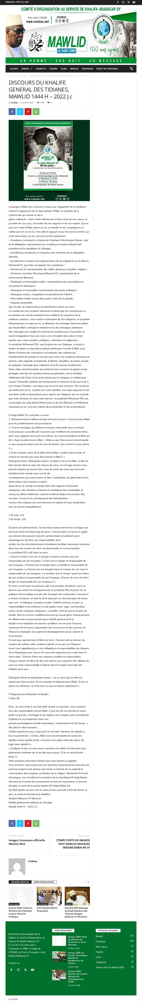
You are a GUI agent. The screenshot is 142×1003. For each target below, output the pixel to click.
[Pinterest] (28, 111)
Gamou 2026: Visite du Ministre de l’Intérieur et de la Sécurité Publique (20, 912)
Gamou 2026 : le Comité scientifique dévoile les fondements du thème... (77, 958)
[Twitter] (128, 2)
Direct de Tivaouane (107, 68)
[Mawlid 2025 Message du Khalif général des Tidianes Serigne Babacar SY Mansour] (77, 896)
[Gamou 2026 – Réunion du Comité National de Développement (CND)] (59, 975)
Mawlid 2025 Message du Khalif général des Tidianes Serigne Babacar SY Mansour (76, 912)
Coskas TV (41, 68)
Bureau (25, 68)
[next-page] (88, 882)
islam (98, 957)
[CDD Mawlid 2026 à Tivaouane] (49, 896)
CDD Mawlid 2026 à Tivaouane (47, 909)
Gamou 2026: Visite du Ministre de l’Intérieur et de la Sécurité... (77, 940)
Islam (64, 68)
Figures (53, 68)
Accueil (14, 68)
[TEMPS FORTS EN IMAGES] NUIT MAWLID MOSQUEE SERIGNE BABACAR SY (73, 843)
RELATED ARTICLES (20, 882)
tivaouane (100, 941)
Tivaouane (87, 68)
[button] (131, 68)
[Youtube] (134, 2)
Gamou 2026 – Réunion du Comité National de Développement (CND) (77, 976)
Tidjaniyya (101, 962)
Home (11, 76)
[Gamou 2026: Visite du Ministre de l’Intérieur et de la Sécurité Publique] (21, 896)
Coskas (14, 102)
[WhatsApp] (36, 111)
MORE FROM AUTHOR (44, 882)
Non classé (21, 76)
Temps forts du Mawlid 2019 (110, 967)
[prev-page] (84, 882)
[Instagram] (123, 2)
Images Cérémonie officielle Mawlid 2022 (27, 842)
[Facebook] (118, 2)
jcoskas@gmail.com (31, 963)
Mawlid (74, 68)
